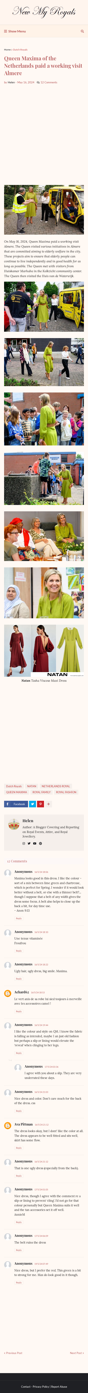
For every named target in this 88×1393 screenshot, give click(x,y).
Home (7, 49)
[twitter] (29, 843)
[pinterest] (40, 843)
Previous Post (14, 1353)
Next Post (76, 1353)
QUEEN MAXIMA (16, 792)
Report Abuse (59, 1386)
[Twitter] (32, 804)
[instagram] (24, 843)
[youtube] (34, 843)
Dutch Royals (20, 49)
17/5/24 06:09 (41, 1236)
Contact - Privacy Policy (35, 1386)
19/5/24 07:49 (41, 1263)
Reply (19, 918)
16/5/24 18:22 (41, 964)
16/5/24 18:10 (41, 932)
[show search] (82, 31)
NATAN (31, 786)
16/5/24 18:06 (41, 872)
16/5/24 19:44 (41, 1025)
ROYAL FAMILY (42, 792)
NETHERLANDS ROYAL (56, 786)
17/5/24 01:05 (41, 1189)
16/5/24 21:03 (41, 1092)
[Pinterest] (40, 804)
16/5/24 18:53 (38, 992)
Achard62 (21, 992)
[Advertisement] (44, 135)
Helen (28, 820)
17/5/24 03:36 (51, 1066)
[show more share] (48, 804)
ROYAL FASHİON (66, 792)
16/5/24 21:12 (42, 1124)
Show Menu (17, 31)
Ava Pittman (23, 1124)
